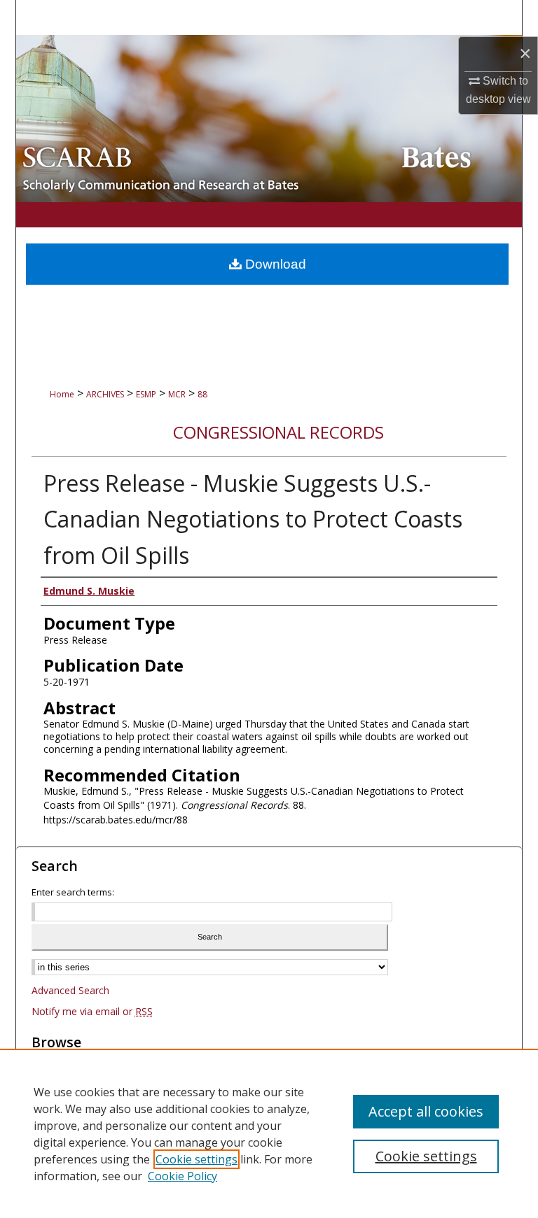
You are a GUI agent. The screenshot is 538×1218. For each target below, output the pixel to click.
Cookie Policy (182, 1176)
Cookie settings (196, 1159)
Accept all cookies (425, 1111)
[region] (269, 1133)
